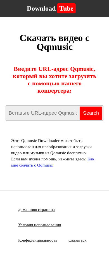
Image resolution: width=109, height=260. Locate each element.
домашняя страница (36, 209)
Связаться (77, 240)
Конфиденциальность (37, 240)
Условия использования (39, 225)
